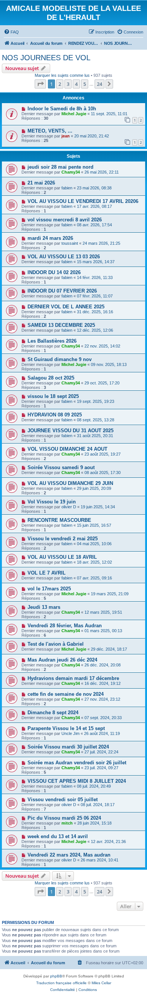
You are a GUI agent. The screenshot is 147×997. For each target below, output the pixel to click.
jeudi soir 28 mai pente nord (60, 167)
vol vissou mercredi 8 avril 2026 (65, 220)
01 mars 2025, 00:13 (103, 630)
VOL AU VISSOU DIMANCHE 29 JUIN (70, 483)
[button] (40, 83)
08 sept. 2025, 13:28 (95, 420)
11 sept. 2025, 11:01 (109, 113)
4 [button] (76, 84)
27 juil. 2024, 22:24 (101, 752)
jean (65, 136)
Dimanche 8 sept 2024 (53, 712)
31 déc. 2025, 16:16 (95, 311)
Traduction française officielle (61, 983)
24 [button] (99, 84)
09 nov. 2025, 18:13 (109, 364)
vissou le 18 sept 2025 (53, 396)
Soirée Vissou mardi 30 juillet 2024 (68, 747)
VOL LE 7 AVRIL (47, 573)
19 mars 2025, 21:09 (110, 593)
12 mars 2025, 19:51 (103, 612)
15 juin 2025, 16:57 (94, 525)
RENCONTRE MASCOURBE (59, 520)
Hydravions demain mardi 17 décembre (73, 678)
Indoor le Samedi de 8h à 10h (62, 108)
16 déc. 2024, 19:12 (102, 683)
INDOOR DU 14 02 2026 (54, 272)
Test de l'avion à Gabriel (56, 644)
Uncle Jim (70, 733)
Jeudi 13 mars (44, 607)
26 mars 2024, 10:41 (99, 860)
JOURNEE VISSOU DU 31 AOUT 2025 (70, 430)
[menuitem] (11, 32)
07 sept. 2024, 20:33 (103, 717)
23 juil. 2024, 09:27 (101, 767)
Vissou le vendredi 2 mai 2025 (63, 538)
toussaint (69, 243)
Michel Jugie (73, 113)
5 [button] (84, 84)
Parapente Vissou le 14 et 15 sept (66, 728)
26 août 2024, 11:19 (102, 733)
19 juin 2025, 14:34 (98, 507)
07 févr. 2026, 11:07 (95, 296)
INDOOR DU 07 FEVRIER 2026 (62, 291)
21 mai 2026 (41, 183)
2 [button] (59, 84)
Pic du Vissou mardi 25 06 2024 (64, 818)
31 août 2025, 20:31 (95, 435)
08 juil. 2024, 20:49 (94, 786)
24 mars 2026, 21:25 (101, 243)
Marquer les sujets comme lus (62, 75)
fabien (66, 188)
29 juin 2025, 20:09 (94, 488)
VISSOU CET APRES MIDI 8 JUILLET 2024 (77, 781)
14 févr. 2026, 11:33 (95, 277)
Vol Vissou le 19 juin (52, 502)
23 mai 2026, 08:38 (94, 188)
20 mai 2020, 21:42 (91, 136)
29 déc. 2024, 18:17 (109, 649)
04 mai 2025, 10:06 (94, 543)
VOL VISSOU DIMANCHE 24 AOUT (67, 449)
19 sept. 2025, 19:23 (95, 401)
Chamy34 (70, 172)
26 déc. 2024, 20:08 (102, 665)
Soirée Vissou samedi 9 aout (61, 467)
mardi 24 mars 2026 (50, 238)
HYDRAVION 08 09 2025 (55, 415)
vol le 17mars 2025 (49, 588)
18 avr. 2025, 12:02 (94, 562)
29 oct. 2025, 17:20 (101, 383)
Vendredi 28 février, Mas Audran (65, 625)
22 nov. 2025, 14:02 (102, 346)
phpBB (56, 976)
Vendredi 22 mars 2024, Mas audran (69, 855)
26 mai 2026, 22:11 (101, 172)
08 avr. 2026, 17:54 (94, 225)
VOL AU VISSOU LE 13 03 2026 (64, 256)
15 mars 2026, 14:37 (96, 261)
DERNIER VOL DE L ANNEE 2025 (66, 306)
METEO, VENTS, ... (50, 131)
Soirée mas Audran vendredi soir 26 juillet (77, 762)
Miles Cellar (101, 983)
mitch (67, 823)
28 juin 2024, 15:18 (94, 823)
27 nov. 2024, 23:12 (102, 699)
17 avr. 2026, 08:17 (94, 206)
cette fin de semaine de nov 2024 (66, 694)
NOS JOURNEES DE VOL (46, 57)
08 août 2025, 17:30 (102, 472)
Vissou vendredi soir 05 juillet (63, 799)
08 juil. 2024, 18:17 (98, 804)
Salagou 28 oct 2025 (51, 378)
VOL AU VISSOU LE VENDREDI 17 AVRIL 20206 (83, 201)
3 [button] (68, 84)
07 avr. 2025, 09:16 (94, 578)
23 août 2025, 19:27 (102, 454)
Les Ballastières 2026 (52, 341)
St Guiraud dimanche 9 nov (60, 359)
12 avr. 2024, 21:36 (108, 841)
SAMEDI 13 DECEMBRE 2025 (61, 325)
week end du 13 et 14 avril (58, 836)
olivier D (68, 507)
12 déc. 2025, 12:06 (95, 330)
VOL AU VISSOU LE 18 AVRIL (62, 557)
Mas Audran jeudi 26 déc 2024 (62, 660)
